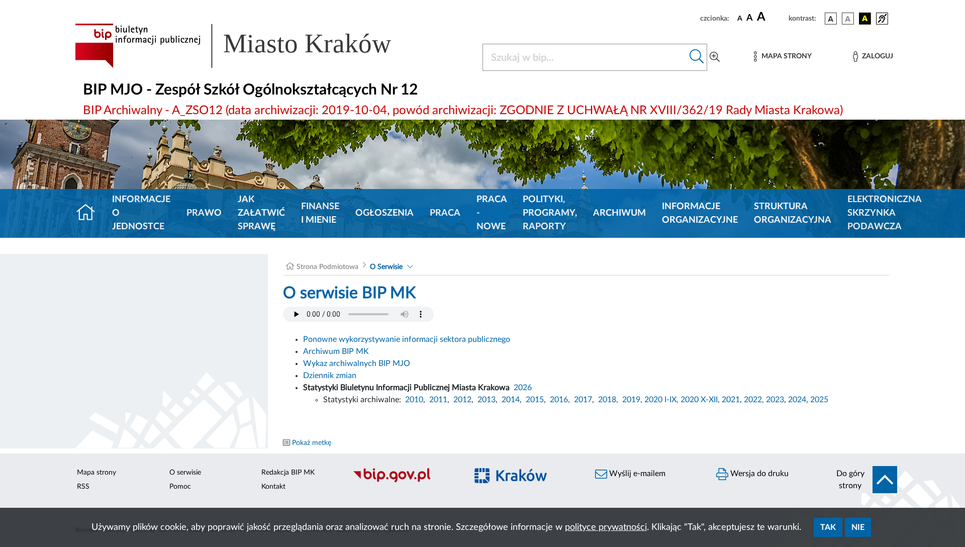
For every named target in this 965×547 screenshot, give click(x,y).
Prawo (204, 213)
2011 (438, 400)
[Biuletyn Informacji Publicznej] (405, 481)
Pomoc (180, 486)
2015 (535, 400)
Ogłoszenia (384, 213)
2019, (632, 400)
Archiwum (619, 213)
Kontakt (273, 486)
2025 (819, 400)
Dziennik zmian (329, 376)
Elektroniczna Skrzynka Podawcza (884, 213)
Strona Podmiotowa (327, 266)
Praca (445, 213)
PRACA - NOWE (491, 213)
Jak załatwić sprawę (261, 213)
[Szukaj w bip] (697, 57)
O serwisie (185, 472)
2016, (560, 400)
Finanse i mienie (320, 213)
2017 (583, 400)
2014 (511, 400)
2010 (414, 400)
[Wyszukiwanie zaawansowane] (715, 57)
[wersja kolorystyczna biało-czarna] (847, 18)
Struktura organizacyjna (792, 213)
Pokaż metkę (311, 442)
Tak (828, 527)
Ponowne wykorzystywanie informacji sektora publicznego (406, 339)
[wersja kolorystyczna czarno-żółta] (865, 18)
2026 (523, 388)
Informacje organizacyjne (700, 213)
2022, (755, 400)
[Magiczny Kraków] (526, 481)
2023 (775, 400)
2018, (608, 400)
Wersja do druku (758, 474)
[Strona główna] (89, 213)
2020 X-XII (699, 400)
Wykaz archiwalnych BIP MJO (356, 363)
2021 (731, 400)
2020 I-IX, (661, 400)
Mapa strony (96, 472)
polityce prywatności (606, 527)
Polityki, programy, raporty (550, 213)
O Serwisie (386, 266)
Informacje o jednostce (141, 213)
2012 (462, 400)
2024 (797, 400)
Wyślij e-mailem (636, 474)
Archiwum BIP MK (336, 351)
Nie (857, 527)
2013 (486, 400)
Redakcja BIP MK (288, 472)
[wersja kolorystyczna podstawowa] (830, 18)
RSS (83, 486)
